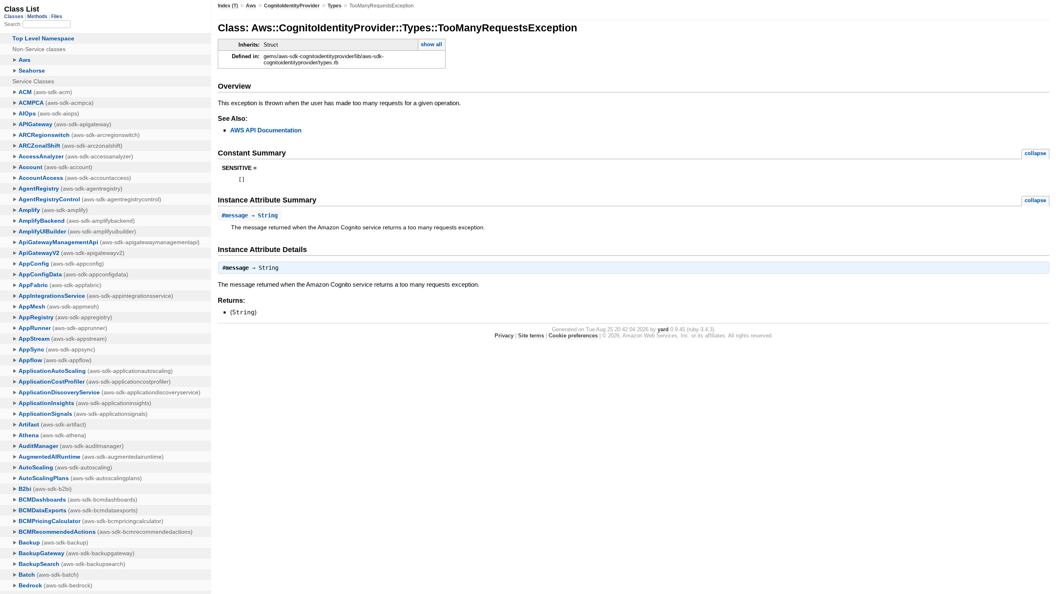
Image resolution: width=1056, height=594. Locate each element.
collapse (1035, 153)
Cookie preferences (573, 335)
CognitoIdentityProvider (292, 6)
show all (431, 44)
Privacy (504, 335)
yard (663, 329)
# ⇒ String (250, 215)
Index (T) (228, 6)
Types (335, 6)
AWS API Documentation (266, 130)
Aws (251, 6)
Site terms (531, 335)
